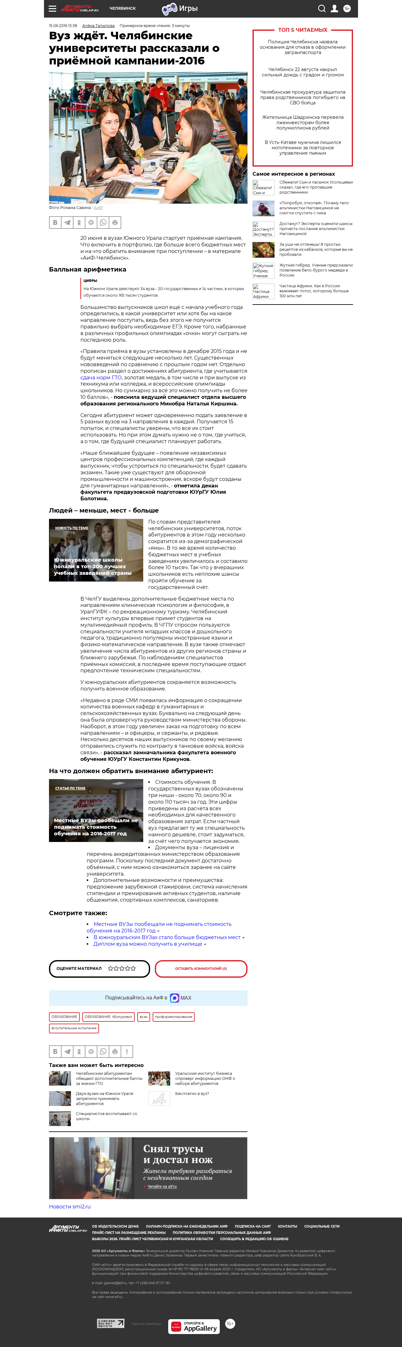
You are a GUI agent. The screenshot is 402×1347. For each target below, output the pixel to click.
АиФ (98, 207)
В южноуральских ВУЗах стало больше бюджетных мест (167, 937)
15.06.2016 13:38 (63, 25)
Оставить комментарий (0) (201, 969)
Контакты (287, 1226)
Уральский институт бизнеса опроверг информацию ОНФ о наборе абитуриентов (205, 1078)
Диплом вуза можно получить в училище (148, 944)
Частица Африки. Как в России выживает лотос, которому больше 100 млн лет (314, 290)
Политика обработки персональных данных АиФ (222, 1233)
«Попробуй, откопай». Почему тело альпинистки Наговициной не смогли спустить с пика (314, 208)
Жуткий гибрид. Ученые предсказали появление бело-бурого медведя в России (316, 270)
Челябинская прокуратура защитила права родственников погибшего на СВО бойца (302, 98)
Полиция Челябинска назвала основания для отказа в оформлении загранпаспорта (303, 47)
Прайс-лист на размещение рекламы (129, 1233)
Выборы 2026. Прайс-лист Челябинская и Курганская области (152, 1239)
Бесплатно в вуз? (192, 1093)
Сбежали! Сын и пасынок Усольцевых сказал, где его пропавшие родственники (316, 187)
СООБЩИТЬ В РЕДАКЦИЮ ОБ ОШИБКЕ (254, 1239)
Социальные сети (322, 1226)
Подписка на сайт (253, 1226)
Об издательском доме (115, 1226)
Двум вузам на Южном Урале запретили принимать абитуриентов (104, 1098)
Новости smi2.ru (70, 1207)
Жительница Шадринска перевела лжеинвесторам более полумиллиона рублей (303, 123)
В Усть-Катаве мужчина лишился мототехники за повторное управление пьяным (303, 148)
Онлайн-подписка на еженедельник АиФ (187, 1226)
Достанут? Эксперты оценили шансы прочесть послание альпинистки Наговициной (316, 228)
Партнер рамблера (146, 1324)
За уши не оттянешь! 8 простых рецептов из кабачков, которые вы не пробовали (316, 249)
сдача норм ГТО (101, 378)
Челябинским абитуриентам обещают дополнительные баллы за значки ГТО (109, 1078)
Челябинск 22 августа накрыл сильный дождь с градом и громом (303, 72)
